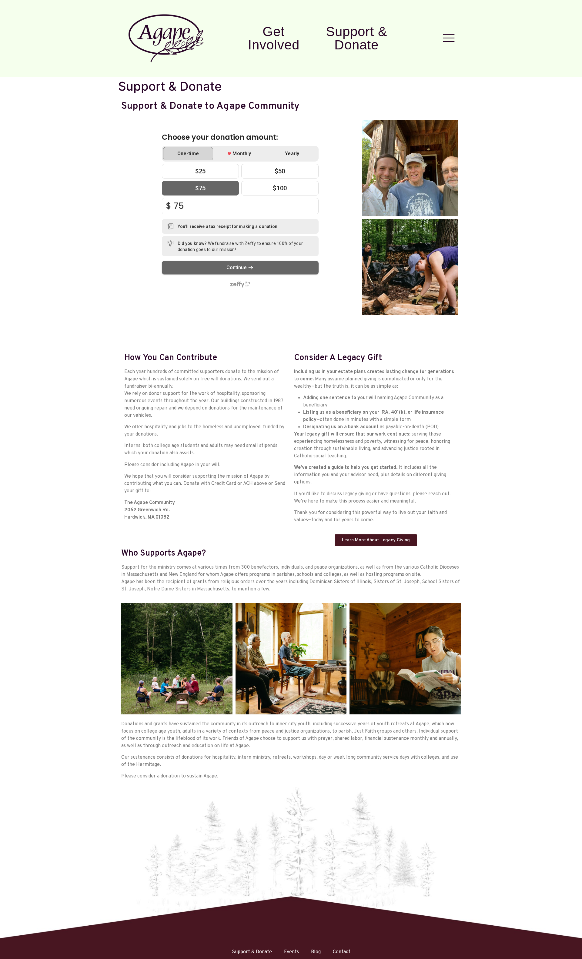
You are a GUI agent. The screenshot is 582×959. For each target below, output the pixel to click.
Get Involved (273, 38)
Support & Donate (356, 38)
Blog (316, 952)
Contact (341, 952)
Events (291, 952)
